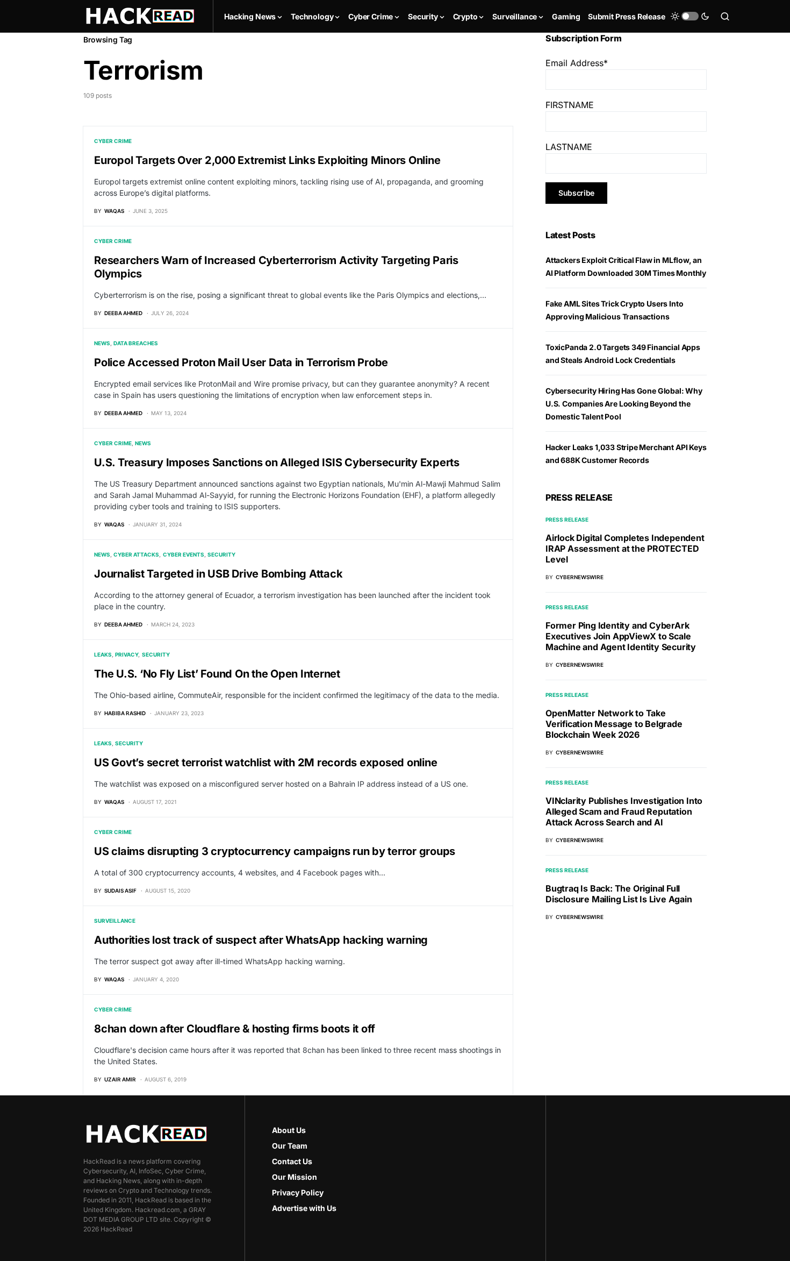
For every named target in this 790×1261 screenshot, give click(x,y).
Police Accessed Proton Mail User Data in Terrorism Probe (241, 362)
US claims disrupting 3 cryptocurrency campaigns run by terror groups (274, 851)
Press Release (566, 519)
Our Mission (294, 1176)
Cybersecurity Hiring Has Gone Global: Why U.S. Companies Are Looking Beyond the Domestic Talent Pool (623, 403)
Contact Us (292, 1161)
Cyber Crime (113, 141)
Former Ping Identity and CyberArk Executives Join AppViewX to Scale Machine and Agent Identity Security (620, 636)
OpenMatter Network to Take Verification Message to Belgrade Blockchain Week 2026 (614, 724)
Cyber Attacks (136, 554)
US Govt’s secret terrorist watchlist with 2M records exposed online (265, 762)
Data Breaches (135, 343)
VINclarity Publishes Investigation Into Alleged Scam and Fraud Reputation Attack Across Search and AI (623, 811)
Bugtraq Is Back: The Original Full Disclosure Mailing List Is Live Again (618, 893)
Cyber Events (183, 554)
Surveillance (114, 920)
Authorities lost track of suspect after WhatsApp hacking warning (261, 940)
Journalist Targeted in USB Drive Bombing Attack (218, 573)
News (102, 343)
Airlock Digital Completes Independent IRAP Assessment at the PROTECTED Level (625, 548)
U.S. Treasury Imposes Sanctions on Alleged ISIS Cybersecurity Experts (276, 462)
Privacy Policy (298, 1192)
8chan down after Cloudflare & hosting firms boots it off (234, 1028)
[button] (690, 16)
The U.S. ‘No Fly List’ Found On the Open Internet (217, 673)
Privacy (126, 654)
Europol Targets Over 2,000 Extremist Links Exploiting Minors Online (267, 160)
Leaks (103, 654)
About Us (289, 1130)
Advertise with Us (304, 1208)
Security (221, 554)
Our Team (289, 1145)
